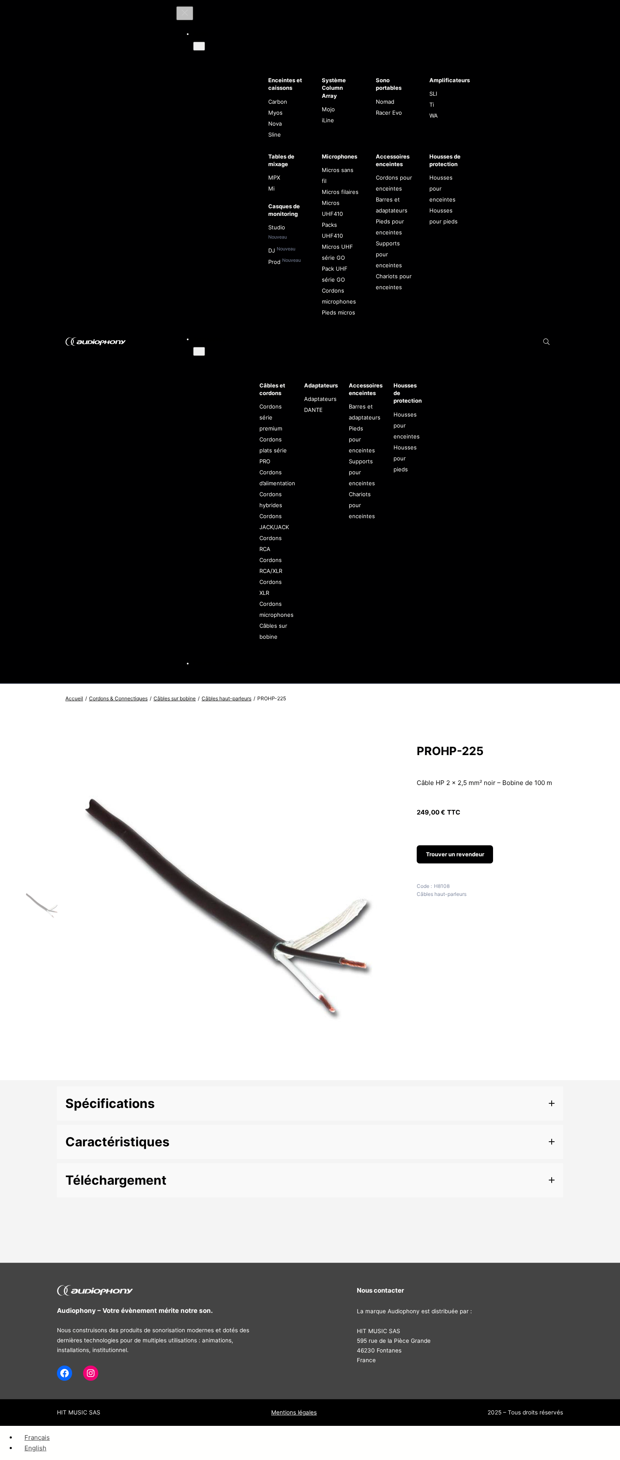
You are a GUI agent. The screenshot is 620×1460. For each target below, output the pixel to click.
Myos (275, 112)
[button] (310, 1103)
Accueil (74, 698)
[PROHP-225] (230, 1071)
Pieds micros (338, 312)
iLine (328, 120)
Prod (275, 261)
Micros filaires (340, 191)
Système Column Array (334, 88)
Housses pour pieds (405, 458)
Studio (276, 227)
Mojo (328, 109)
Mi (271, 188)
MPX (274, 177)
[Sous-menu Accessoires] (199, 351)
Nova (275, 123)
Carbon (277, 101)
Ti (431, 104)
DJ (272, 250)
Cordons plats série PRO (273, 450)
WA (433, 115)
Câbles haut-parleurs (226, 698)
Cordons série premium (270, 417)
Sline (274, 134)
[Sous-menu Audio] (199, 46)
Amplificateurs (449, 80)
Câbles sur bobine (175, 698)
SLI (433, 93)
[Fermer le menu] (184, 13)
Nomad (385, 101)
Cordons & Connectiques (118, 698)
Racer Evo (389, 112)
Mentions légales (294, 1412)
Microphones (339, 156)
